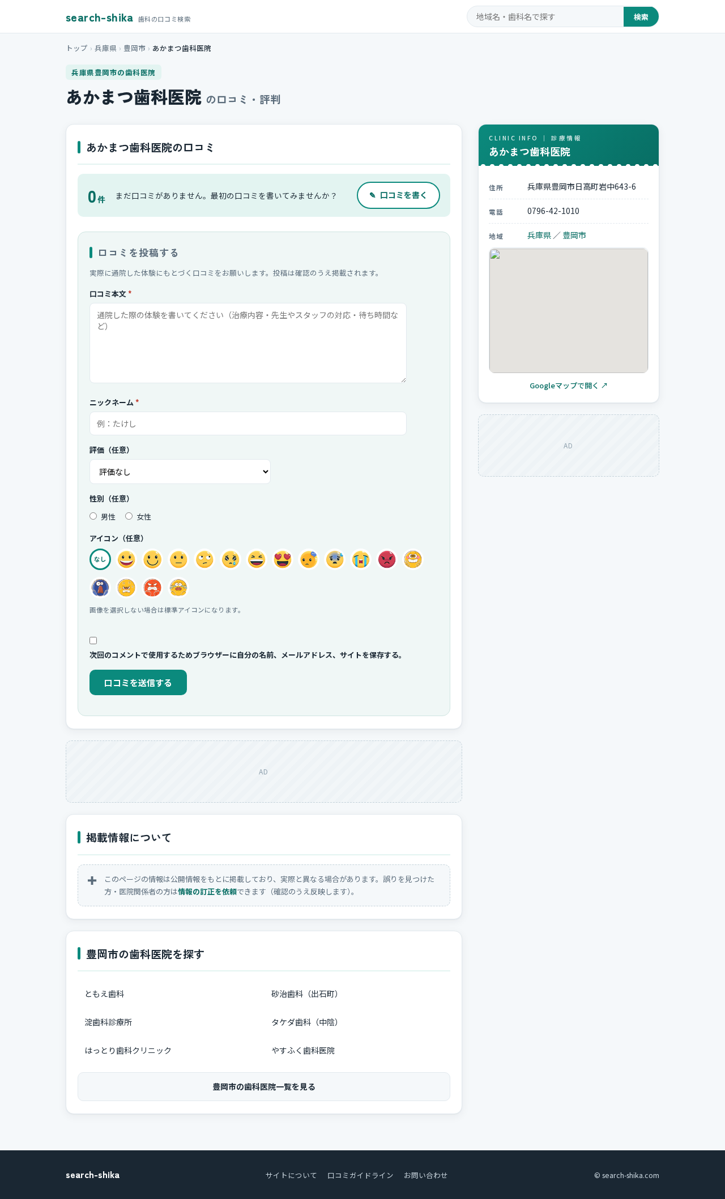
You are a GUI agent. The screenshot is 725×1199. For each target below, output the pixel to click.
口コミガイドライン (360, 1175)
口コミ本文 (110, 293)
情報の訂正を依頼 (207, 891)
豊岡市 (134, 47)
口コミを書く (398, 194)
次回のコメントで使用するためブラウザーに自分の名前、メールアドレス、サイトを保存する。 (247, 654)
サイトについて (291, 1175)
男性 (107, 516)
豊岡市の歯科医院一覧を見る (263, 1086)
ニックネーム (114, 402)
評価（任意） (111, 449)
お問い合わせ (426, 1175)
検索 (641, 16)
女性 (143, 516)
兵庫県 (106, 47)
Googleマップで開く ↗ (569, 385)
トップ (77, 47)
